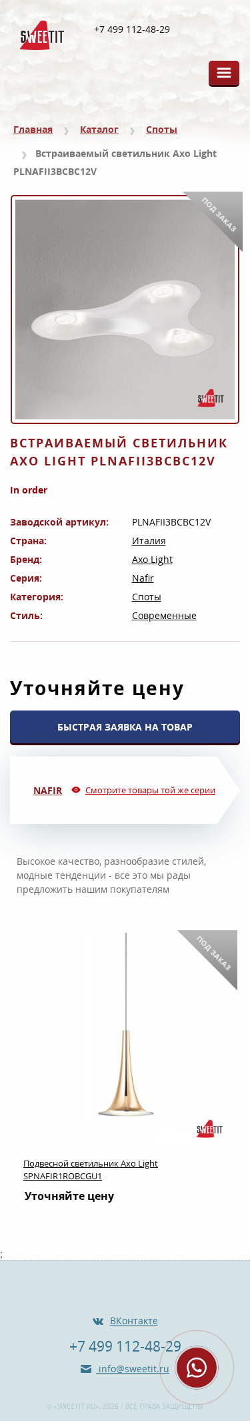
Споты (161, 129)
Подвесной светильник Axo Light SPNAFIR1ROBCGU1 (90, 1169)
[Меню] (224, 73)
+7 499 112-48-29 (132, 29)
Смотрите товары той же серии (150, 790)
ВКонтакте (134, 1320)
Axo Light (152, 559)
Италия (149, 540)
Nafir (143, 578)
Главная (33, 129)
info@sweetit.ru (132, 1368)
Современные (164, 615)
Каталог (99, 129)
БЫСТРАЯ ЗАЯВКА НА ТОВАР (125, 727)
